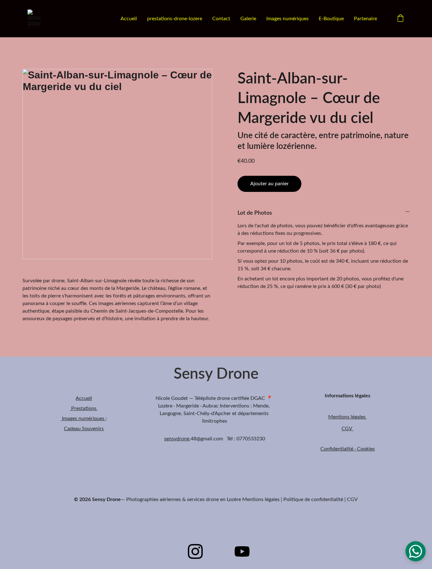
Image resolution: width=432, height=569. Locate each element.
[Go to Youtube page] (242, 551)
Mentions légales (347, 416)
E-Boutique (331, 18)
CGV (347, 428)
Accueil (128, 18)
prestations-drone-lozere (174, 18)
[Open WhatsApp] (415, 551)
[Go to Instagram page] (195, 551)
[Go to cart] (400, 19)
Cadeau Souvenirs (84, 428)
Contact (221, 18)
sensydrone (176, 438)
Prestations (84, 408)
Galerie (248, 18)
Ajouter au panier (269, 183)
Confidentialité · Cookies (347, 448)
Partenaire (365, 18)
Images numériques (287, 18)
